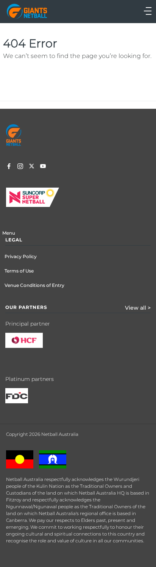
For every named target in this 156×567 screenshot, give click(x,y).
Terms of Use (19, 271)
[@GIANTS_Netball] (31, 167)
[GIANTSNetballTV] (43, 167)
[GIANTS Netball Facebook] (9, 167)
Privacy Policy (21, 256)
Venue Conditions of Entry (34, 285)
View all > (138, 307)
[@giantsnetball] (20, 167)
